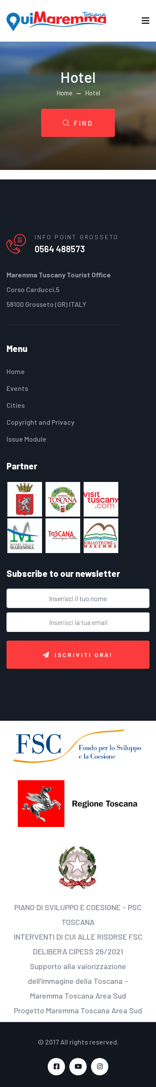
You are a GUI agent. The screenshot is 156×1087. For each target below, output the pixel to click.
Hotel (92, 93)
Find (83, 123)
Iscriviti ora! (84, 654)
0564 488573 (60, 249)
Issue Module (26, 439)
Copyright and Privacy (40, 422)
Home (64, 93)
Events (17, 388)
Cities (15, 405)
